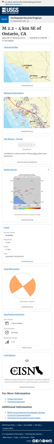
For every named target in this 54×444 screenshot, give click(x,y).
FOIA (32, 437)
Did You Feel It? (10, 169)
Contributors (10, 355)
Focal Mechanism (11, 269)
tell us (35, 153)
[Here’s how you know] (27, 3)
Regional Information (14, 93)
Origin (6, 227)
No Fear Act (24, 437)
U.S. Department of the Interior (12, 434)
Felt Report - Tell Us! (13, 139)
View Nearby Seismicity (14, 314)
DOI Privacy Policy (8, 425)
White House (7, 437)
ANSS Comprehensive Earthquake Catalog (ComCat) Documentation (26, 413)
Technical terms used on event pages (23, 417)
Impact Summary (15, 399)
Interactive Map (11, 47)
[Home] (10, 14)
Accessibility (28, 425)
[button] (27, 66)
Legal (19, 425)
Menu (4, 19)
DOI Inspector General (34, 434)
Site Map (38, 425)
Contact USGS (8, 428)
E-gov (16, 437)
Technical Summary (16, 401)
